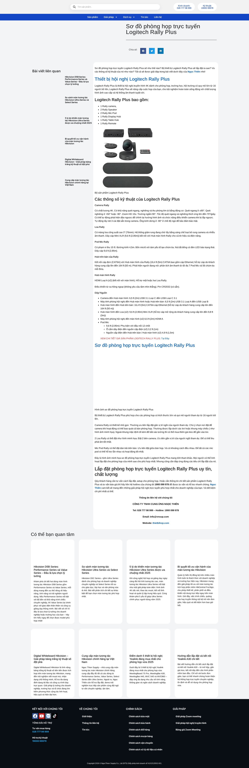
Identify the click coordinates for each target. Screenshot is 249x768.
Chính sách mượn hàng (141, 736)
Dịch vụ (127, 17)
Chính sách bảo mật (139, 716)
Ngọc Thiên (194, 71)
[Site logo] (46, 7)
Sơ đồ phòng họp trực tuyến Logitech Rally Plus (145, 345)
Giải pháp (109, 17)
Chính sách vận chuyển (141, 743)
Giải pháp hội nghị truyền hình (191, 723)
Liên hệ (158, 17)
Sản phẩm (92, 17)
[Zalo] (48, 716)
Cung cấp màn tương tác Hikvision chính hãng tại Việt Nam (77, 182)
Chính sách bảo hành (139, 723)
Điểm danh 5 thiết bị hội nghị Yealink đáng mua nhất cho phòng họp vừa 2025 (146, 658)
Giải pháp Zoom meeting (188, 716)
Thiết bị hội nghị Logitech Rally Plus (132, 79)
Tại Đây (165, 338)
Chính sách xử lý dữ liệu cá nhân (145, 749)
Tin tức (144, 17)
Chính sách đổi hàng (139, 729)
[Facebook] (35, 716)
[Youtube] (42, 716)
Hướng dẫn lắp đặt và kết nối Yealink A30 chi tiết (194, 657)
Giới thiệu (87, 716)
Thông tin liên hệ (90, 723)
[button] (143, 51)
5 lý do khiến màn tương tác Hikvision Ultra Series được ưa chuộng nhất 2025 (78, 120)
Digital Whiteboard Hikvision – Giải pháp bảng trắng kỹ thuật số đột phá (78, 161)
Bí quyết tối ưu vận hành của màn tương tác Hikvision (77, 141)
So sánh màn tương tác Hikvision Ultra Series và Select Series (77, 100)
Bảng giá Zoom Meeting (188, 729)
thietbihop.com (161, 523)
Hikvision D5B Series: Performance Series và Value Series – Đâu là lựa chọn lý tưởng (77, 80)
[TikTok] (54, 716)
